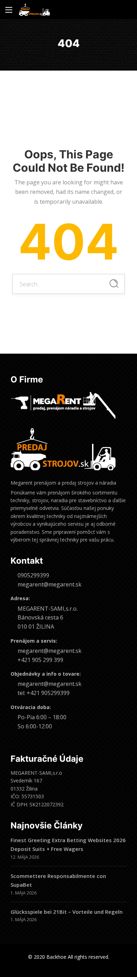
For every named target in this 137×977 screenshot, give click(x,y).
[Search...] (114, 283)
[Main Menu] (8, 10)
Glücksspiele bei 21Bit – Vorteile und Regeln (67, 911)
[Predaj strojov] (34, 10)
